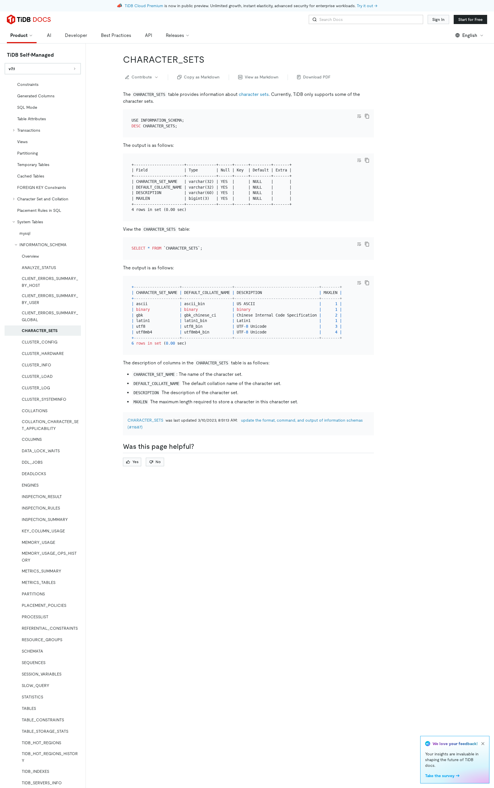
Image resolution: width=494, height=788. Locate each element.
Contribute (142, 77)
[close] (483, 744)
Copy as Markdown (202, 77)
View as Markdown (261, 77)
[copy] (367, 116)
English (469, 35)
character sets (254, 94)
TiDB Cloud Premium (144, 5)
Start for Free (470, 19)
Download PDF (316, 77)
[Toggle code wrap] (359, 116)
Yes (135, 462)
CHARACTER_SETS (145, 420)
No (158, 462)
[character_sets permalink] (209, 59)
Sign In (438, 19)
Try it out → (367, 5)
